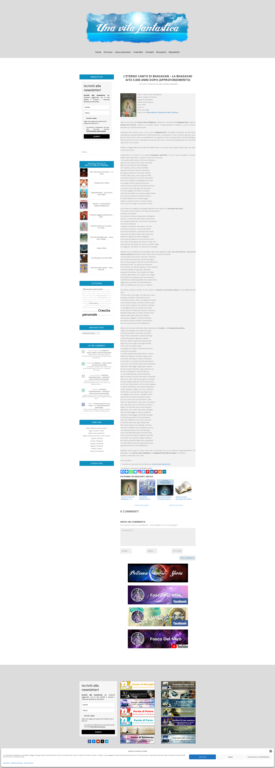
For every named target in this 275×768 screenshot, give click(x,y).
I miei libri (138, 52)
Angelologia (87, 305)
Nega (230, 757)
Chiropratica (85, 295)
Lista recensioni (123, 52)
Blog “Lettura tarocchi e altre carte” (96, 436)
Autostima (95, 301)
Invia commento (187, 558)
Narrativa (166, 84)
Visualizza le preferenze (258, 757)
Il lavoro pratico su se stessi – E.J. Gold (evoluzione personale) (99, 405)
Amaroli (109, 295)
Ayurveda (92, 295)
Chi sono (108, 52)
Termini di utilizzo (28, 763)
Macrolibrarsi (152, 112)
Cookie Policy (6, 763)
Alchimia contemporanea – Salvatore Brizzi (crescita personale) (99, 377)
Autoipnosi (85, 297)
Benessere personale (93, 289)
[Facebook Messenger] (126, 472)
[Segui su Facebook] (89, 741)
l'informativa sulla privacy (96, 131)
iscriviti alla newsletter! (161, 464)
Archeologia (102, 301)
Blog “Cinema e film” (96, 431)
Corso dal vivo (107, 307)
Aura (104, 289)
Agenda (104, 305)
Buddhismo (108, 293)
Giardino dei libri (164, 112)
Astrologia (108, 299)
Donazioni (161, 52)
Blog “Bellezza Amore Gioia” (96, 428)
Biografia (84, 307)
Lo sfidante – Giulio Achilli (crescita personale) (99, 352)
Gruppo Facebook (96, 443)
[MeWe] (164, 472)
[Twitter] (143, 472)
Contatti (149, 52)
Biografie (85, 301)
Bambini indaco (93, 297)
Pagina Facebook (96, 446)
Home (98, 52)
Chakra (99, 315)
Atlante (108, 289)
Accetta (202, 757)
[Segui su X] (102, 741)
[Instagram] (139, 472)
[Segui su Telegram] (106, 741)
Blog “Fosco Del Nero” (97, 433)
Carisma (93, 299)
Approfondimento (87, 291)
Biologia (95, 311)
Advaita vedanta (88, 311)
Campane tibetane (106, 291)
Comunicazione (91, 293)
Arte (108, 305)
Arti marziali (96, 291)
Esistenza (151, 84)
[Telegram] (135, 472)
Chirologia (85, 303)
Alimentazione (102, 297)
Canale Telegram (96, 441)
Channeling (93, 303)
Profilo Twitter (96, 449)
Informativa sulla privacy (17, 763)
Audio (102, 293)
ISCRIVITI (96, 136)
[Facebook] (122, 472)
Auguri (93, 305)
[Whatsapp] (131, 472)
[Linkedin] (152, 472)
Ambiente (98, 305)
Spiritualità (174, 84)
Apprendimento (98, 307)
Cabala (98, 293)
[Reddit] (160, 472)
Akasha (84, 293)
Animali (108, 301)
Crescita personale (96, 312)
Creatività (90, 307)
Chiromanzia (100, 299)
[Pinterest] (147, 472)
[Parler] (156, 472)
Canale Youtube (97, 438)
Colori (89, 299)
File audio (159, 84)
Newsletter (174, 52)
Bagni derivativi (106, 315)
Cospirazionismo (101, 295)
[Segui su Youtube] (98, 741)
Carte (90, 301)
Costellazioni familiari (105, 303)
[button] (271, 751)
